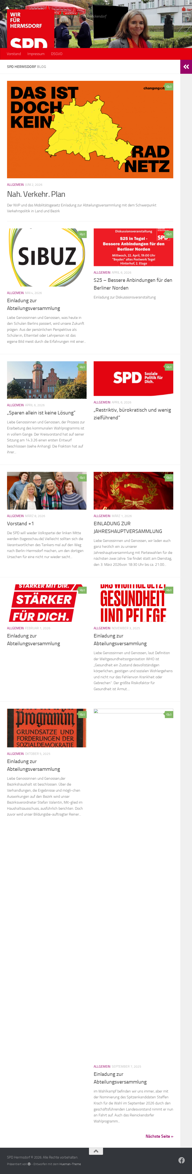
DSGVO (57, 54)
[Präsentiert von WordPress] (29, 1164)
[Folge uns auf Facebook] (181, 1160)
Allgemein (15, 185)
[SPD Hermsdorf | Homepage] (30, 32)
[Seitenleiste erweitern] (186, 67)
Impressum (35, 54)
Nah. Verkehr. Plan (36, 194)
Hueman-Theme (70, 1164)
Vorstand (14, 54)
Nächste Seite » (159, 1136)
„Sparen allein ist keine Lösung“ (41, 413)
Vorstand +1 (20, 524)
